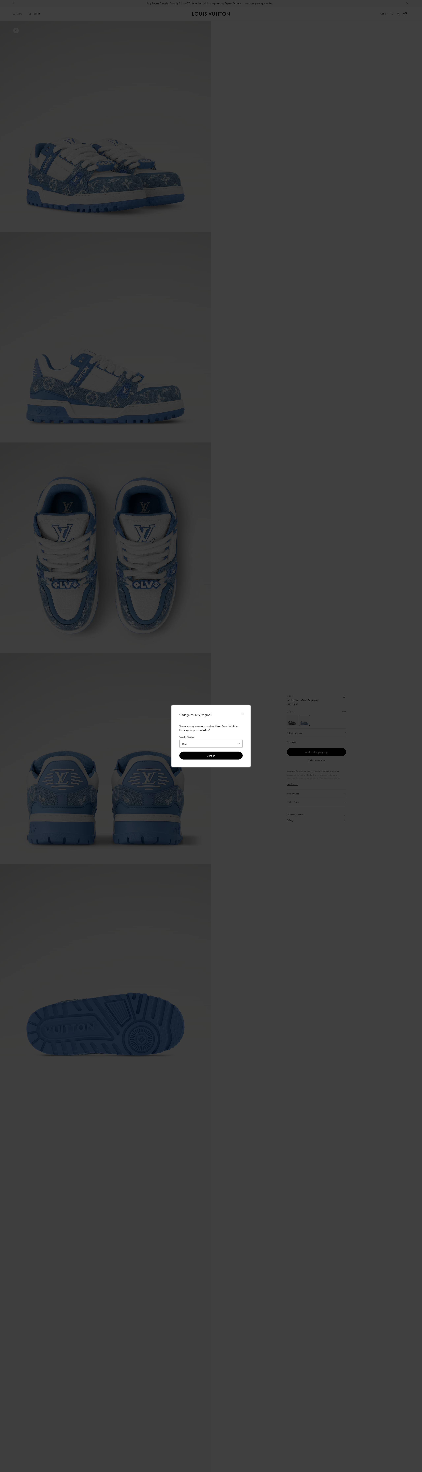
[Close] (242, 714)
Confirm (211, 755)
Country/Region (186, 737)
